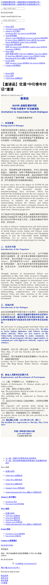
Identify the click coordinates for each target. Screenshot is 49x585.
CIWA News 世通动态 (13, 78)
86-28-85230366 (7, 545)
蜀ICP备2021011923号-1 (10, 568)
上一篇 (20, 458)
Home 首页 (9, 27)
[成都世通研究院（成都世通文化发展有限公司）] (24, 3)
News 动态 (9, 76)
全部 (7, 47)
